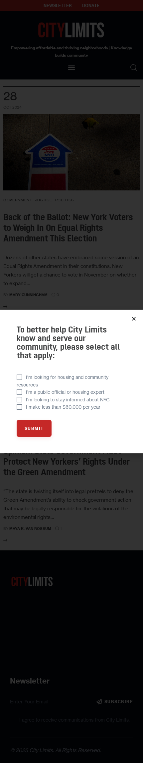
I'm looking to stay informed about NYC (68, 399)
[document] (71, 381)
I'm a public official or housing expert (65, 392)
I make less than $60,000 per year (63, 407)
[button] (133, 318)
